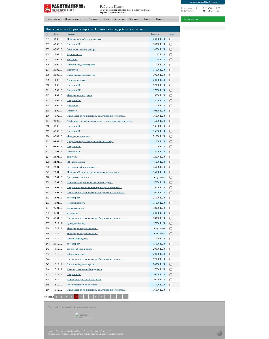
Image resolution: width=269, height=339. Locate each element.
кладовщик (72, 213)
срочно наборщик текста (79, 248)
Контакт (77, 307)
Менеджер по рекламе (78, 136)
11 (107, 297)
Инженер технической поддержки (84, 269)
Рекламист (72, 59)
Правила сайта (66, 307)
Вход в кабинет (191, 19)
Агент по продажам (77, 80)
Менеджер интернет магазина (82, 228)
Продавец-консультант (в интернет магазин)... (90, 141)
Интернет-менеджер (77, 238)
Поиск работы (53, 19)
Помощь (160, 19)
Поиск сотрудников (74, 19)
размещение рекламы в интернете (84, 279)
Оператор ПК (74, 44)
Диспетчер (72, 69)
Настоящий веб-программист (82, 167)
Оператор (72, 110)
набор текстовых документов (82, 284)
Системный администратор (81, 64)
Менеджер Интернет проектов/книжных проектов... (93, 172)
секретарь (72, 156)
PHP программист (76, 161)
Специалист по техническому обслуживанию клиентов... (96, 115)
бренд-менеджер (75, 208)
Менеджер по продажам (79, 95)
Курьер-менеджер (76, 223)
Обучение (133, 19)
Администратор (75, 54)
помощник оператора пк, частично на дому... (90, 182)
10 (101, 297)
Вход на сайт (53, 307)
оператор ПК (73, 197)
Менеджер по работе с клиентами (84, 39)
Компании (93, 19)
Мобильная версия (90, 307)
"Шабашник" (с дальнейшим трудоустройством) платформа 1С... (100, 121)
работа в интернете (77, 254)
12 (113, 297)
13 (119, 297)
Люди (106, 19)
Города (147, 19)
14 (125, 297)
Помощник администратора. (81, 49)
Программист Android (78, 177)
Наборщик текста (76, 202)
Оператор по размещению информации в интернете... (94, 187)
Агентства (119, 19)
